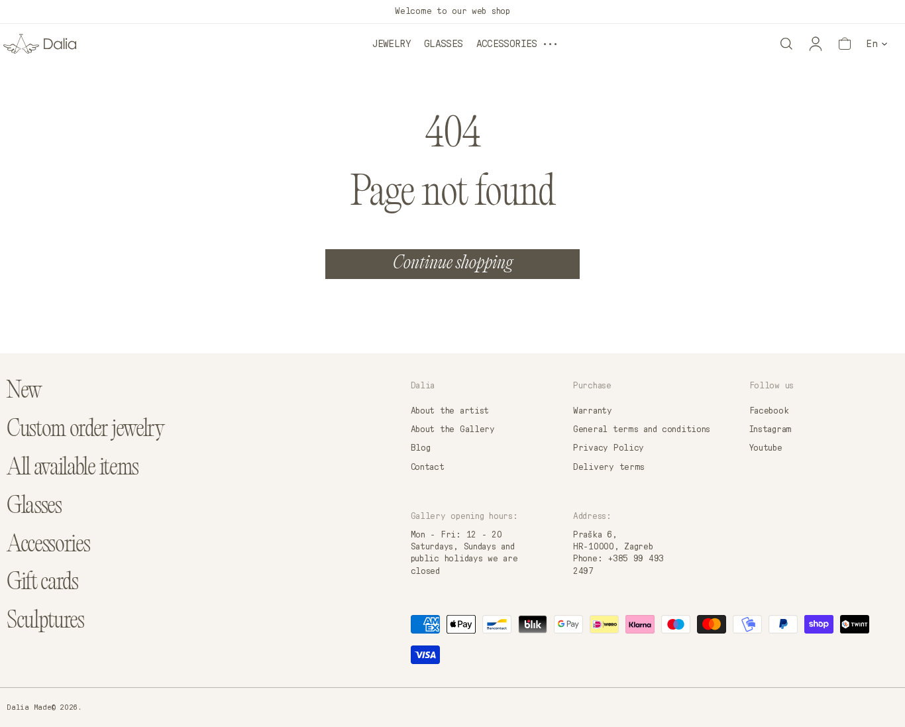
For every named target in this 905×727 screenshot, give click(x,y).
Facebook (769, 411)
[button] (786, 44)
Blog (421, 448)
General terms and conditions (641, 429)
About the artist (450, 411)
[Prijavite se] (816, 44)
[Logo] (39, 44)
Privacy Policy (608, 448)
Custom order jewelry (85, 430)
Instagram (770, 429)
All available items (72, 469)
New (24, 392)
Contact (428, 467)
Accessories (506, 43)
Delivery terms (609, 467)
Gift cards (42, 583)
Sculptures (45, 622)
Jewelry (391, 43)
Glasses (443, 43)
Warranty (592, 411)
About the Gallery (453, 429)
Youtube (765, 448)
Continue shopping (453, 264)
